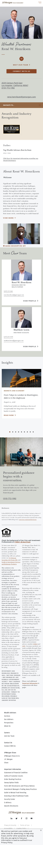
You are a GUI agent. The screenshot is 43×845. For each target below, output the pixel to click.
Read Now (9, 415)
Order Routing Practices (12, 779)
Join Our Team (9, 736)
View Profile (29, 301)
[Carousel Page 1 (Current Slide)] (9, 431)
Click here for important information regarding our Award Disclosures (20, 159)
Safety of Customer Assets (13, 776)
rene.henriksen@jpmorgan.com (21, 97)
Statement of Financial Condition (15, 772)
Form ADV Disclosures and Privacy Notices (19, 786)
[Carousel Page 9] (33, 431)
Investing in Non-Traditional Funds (16, 796)
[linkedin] (13, 819)
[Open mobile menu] (39, 2)
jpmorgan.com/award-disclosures (28, 519)
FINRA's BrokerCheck (22, 542)
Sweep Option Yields (11, 782)
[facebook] (23, 819)
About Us (7, 726)
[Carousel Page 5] (21, 431)
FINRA (35, 644)
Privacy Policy (6, 842)
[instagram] (28, 819)
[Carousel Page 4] (18, 431)
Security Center (9, 799)
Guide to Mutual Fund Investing (15, 792)
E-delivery (7, 802)
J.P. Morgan (8, 759)
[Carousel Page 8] (30, 431)
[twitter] (18, 819)
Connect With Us (10, 746)
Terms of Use (24, 825)
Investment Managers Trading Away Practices (20, 789)
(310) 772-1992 (9, 498)
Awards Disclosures (11, 806)
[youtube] (31, 819)
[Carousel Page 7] (27, 431)
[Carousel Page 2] (12, 431)
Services (7, 716)
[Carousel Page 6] (24, 431)
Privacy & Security (10, 825)
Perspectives (8, 723)
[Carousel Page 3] (15, 431)
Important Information (30, 683)
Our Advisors (8, 719)
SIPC (23, 646)
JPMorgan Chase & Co (12, 756)
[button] (41, 830)
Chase (6, 762)
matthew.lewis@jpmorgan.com (13, 340)
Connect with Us (21, 71)
